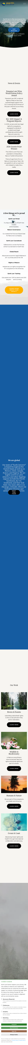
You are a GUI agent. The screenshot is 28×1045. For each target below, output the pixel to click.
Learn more (14, 142)
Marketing (5, 1017)
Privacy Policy (15, 1040)
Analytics (5, 1011)
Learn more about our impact (14, 290)
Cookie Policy (22, 1040)
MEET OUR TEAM (14, 492)
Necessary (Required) (9, 999)
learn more (14, 114)
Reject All (14, 1031)
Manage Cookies (14, 1034)
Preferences (6, 1005)
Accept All (14, 1024)
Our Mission (14, 30)
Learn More (14, 846)
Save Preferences (14, 1027)
